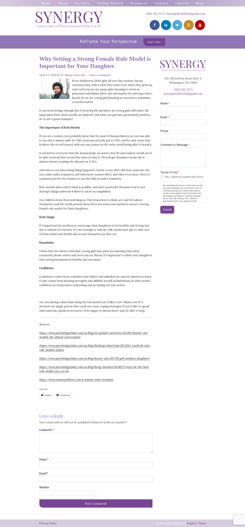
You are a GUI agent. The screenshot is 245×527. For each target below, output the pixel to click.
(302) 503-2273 (155, 14)
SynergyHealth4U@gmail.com (186, 14)
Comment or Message (175, 145)
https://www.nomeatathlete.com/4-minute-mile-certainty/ (76, 379)
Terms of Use (169, 172)
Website (44, 487)
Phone (164, 131)
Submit (167, 209)
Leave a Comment (99, 75)
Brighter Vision (196, 523)
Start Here (154, 42)
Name (43, 459)
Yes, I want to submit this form (184, 177)
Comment (46, 430)
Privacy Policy (48, 523)
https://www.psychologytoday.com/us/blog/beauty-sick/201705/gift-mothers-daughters (94, 358)
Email (43, 473)
